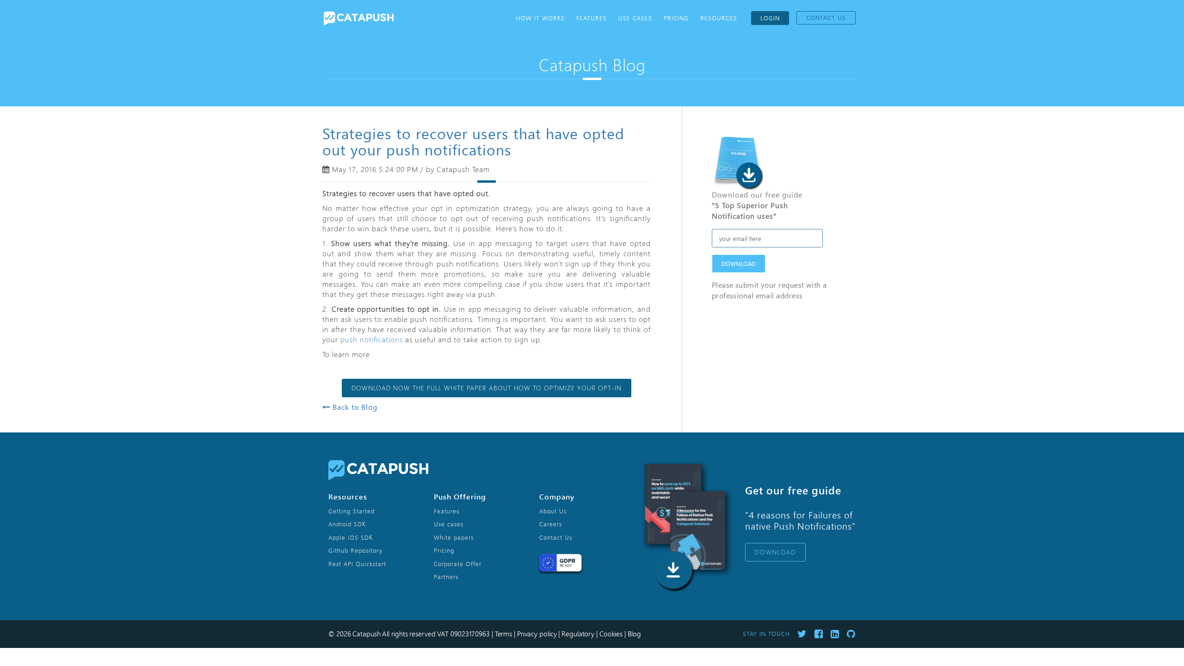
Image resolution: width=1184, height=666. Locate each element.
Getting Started (351, 511)
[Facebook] (818, 634)
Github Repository (355, 550)
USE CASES (635, 18)
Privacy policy (537, 634)
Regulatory (577, 634)
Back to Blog (353, 407)
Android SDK (347, 524)
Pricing (444, 550)
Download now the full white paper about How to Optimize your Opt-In (487, 387)
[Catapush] (358, 15)
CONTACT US (826, 17)
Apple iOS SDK (350, 537)
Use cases (448, 524)
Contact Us (555, 537)
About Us (553, 511)
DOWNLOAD (739, 263)
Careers (550, 524)
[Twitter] (802, 634)
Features (446, 511)
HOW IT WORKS (540, 18)
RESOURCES (718, 18)
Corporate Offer (457, 564)
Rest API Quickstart (357, 564)
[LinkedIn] (835, 634)
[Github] (851, 634)
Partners (446, 577)
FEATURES (591, 18)
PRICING (676, 18)
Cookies (611, 634)
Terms (503, 634)
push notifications (371, 339)
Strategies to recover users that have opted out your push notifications (473, 141)
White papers (454, 537)
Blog (634, 634)
